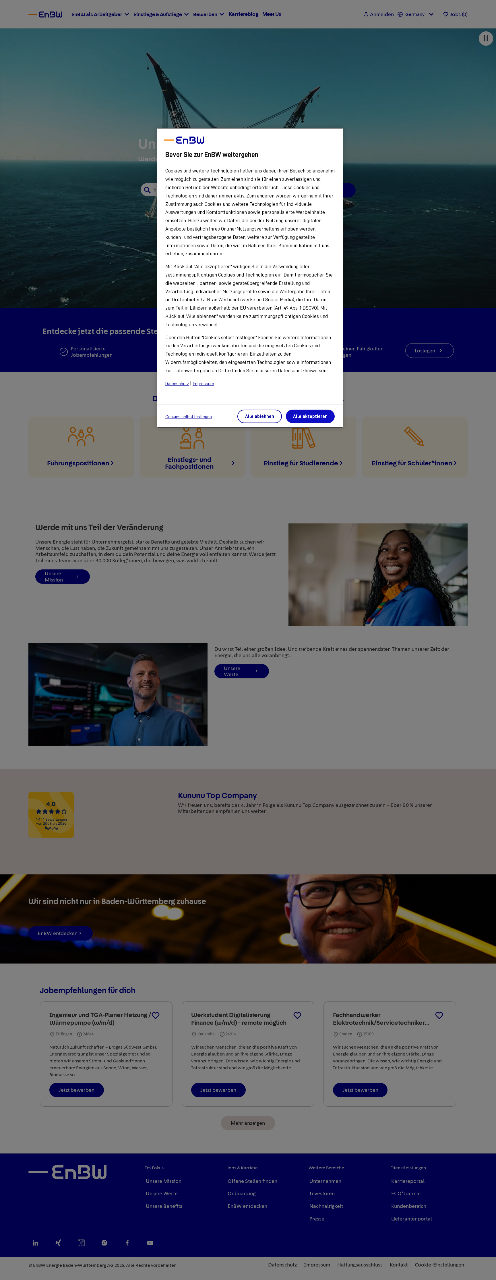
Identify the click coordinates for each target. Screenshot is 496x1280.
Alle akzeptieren (310, 416)
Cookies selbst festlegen (188, 416)
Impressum (203, 383)
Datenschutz (177, 383)
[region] (250, 278)
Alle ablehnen (259, 416)
